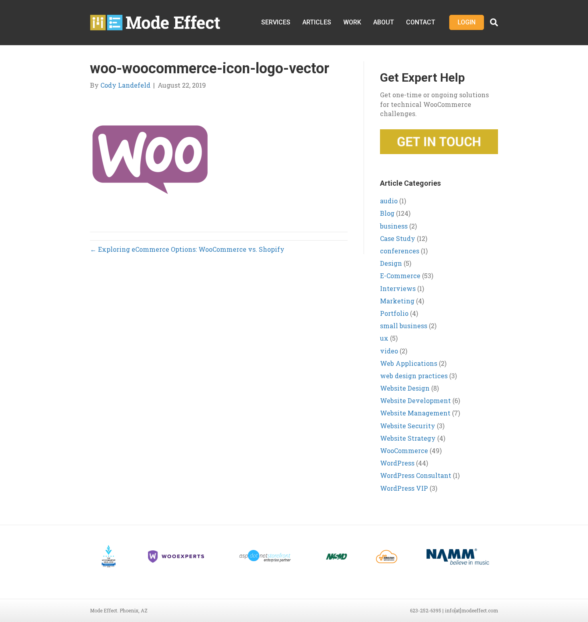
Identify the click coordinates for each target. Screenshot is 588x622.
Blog (387, 213)
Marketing (397, 301)
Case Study (397, 238)
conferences (399, 251)
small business (403, 325)
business (394, 226)
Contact (420, 22)
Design (391, 263)
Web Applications (408, 363)
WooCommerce (404, 450)
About (383, 22)
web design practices (414, 375)
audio (389, 201)
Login (467, 22)
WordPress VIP (404, 488)
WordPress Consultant (415, 475)
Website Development (415, 400)
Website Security (407, 425)
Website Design (405, 388)
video (389, 351)
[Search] (491, 22)
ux (384, 338)
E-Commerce (400, 275)
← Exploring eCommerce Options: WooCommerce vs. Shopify (187, 249)
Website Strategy (408, 438)
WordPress (397, 463)
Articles (316, 22)
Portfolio (394, 313)
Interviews (398, 288)
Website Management (415, 413)
